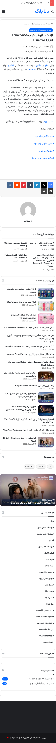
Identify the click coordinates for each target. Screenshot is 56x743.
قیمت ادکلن (49, 591)
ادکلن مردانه (49, 597)
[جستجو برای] (52, 12)
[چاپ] (44, 191)
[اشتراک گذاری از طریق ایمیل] (50, 191)
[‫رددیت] (17, 185)
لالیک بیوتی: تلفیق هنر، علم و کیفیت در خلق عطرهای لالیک (20, 395)
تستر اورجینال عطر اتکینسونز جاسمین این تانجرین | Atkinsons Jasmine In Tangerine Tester (43, 260)
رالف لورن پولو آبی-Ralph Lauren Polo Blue (34, 385)
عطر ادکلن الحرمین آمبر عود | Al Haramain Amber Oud (28, 327)
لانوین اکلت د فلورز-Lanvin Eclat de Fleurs (42, 244)
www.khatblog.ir (46, 629)
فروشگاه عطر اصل (46, 546)
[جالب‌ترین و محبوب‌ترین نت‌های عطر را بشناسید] (46, 377)
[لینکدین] (37, 185)
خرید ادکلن (49, 565)
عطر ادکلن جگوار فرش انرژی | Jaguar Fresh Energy (30, 354)
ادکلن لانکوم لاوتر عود (44, 143)
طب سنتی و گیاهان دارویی (41, 683)
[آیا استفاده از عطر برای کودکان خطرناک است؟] (46, 442)
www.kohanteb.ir (46, 636)
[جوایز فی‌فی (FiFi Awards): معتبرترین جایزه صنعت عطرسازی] (46, 410)
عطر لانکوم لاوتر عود (44, 136)
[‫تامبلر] (30, 185)
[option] (28, 490)
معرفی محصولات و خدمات (35, 24)
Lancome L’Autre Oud (43, 158)
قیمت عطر (49, 585)
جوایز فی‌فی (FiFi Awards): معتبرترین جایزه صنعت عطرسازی (21, 408)
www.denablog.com (45, 616)
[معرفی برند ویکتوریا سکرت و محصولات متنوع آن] (46, 318)
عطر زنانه (41, 466)
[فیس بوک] (50, 185)
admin (46, 47)
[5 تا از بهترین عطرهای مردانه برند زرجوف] (46, 293)
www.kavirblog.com (45, 623)
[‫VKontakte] (10, 185)
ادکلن (38, 65)
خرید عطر (50, 559)
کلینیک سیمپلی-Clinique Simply (15, 244)
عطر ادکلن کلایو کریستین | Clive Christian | (15, 256)
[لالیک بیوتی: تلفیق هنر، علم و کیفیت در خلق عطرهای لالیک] (46, 397)
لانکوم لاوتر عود (46, 151)
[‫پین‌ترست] (23, 185)
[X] (44, 185)
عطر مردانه (29, 466)
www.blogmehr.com (45, 610)
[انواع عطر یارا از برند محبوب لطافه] (46, 306)
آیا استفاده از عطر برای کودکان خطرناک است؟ (30, 2)
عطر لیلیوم (49, 121)
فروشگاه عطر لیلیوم (45, 534)
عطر (47, 65)
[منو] (3, 12)
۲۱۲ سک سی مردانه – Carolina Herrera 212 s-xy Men (29, 346)
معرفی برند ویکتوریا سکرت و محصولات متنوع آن (23, 316)
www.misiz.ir (48, 642)
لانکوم (11, 65)
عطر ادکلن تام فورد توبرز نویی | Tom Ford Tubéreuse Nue (28, 430)
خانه (49, 24)
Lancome (31, 69)
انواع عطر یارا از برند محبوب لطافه (21, 302)
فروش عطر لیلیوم (46, 578)
